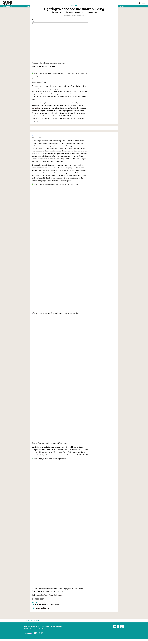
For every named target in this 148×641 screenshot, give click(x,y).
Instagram (59, 595)
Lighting (74, 5)
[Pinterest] (38, 599)
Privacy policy (45, 626)
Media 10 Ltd (45, 628)
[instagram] (123, 626)
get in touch (61, 591)
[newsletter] (114, 626)
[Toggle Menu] (143, 3)
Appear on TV (35, 626)
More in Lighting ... (42, 608)
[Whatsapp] (41, 599)
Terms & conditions (56, 626)
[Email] (43, 599)
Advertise (27, 626)
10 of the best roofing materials (47, 604)
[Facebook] (33, 599)
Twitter (51, 595)
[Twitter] (36, 599)
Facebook (44, 595)
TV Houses (28, 6)
